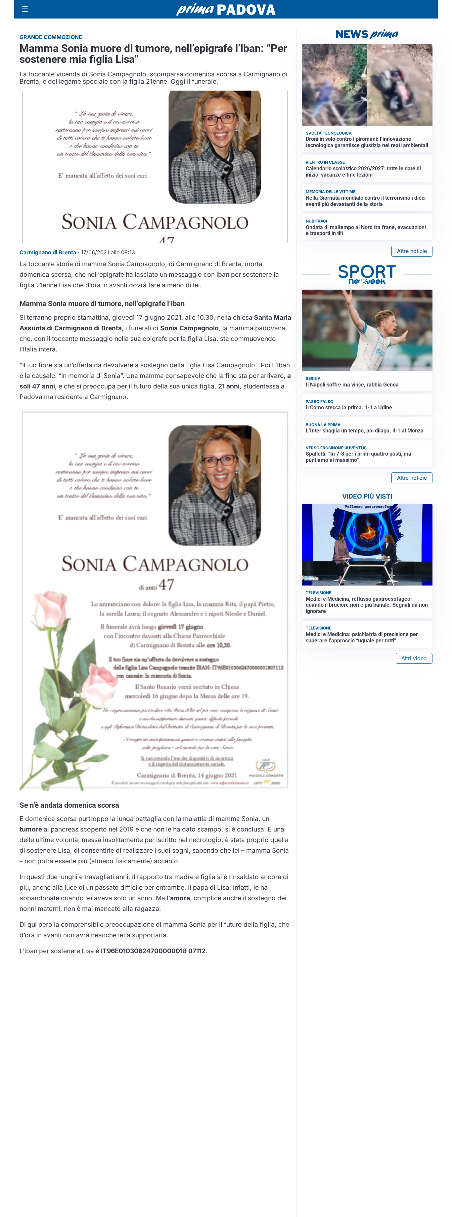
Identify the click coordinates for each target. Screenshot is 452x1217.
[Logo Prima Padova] (226, 9)
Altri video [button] (414, 658)
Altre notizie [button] (412, 251)
